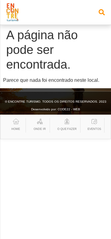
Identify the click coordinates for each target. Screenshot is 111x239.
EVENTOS (94, 129)
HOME (15, 129)
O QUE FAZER (67, 129)
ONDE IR (40, 129)
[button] (102, 12)
